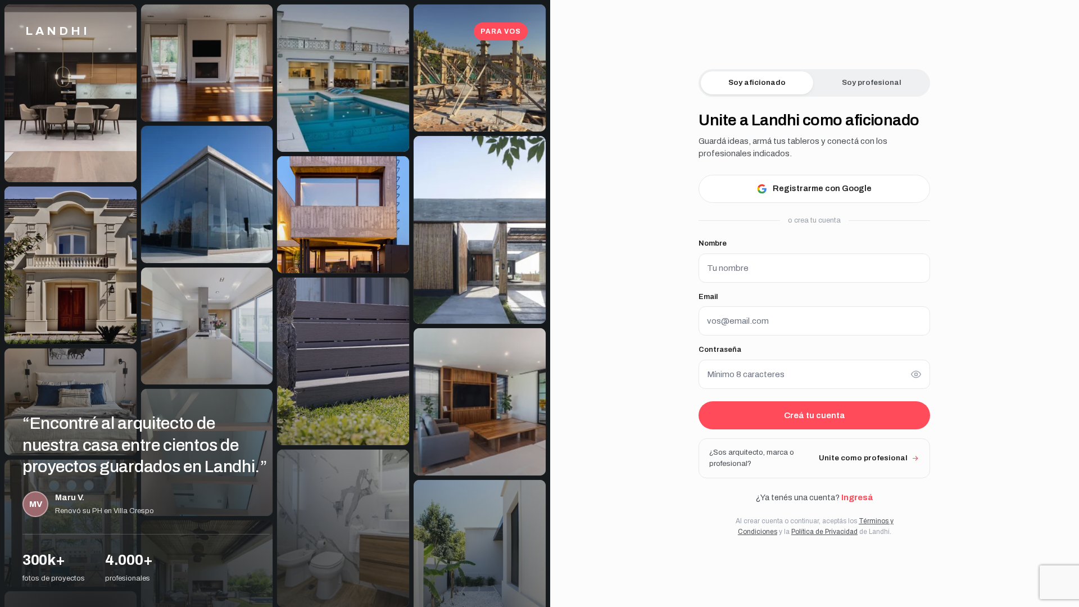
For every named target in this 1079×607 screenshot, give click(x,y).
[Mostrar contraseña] (916, 374)
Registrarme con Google (822, 188)
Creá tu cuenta (814, 415)
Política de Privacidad (824, 532)
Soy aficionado (757, 82)
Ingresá (857, 497)
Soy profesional (871, 82)
